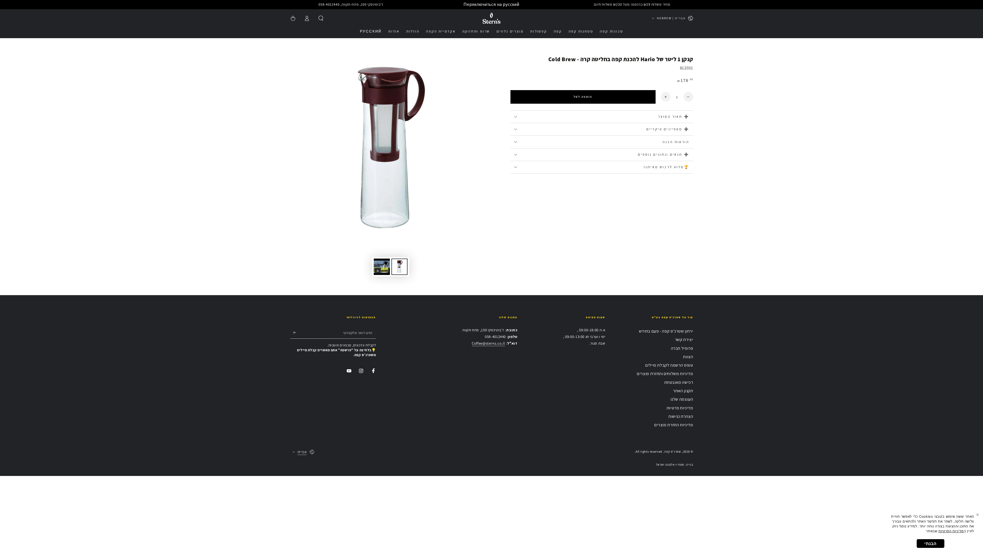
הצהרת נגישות (680, 416)
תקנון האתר (683, 391)
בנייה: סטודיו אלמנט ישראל (674, 464)
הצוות (688, 356)
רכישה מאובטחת (678, 382)
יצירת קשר (684, 339)
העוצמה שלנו (681, 399)
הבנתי (930, 543)
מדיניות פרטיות (680, 408)
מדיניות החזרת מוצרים (673, 425)
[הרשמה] (293, 332)
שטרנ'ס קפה (672, 451)
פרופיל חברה (682, 348)
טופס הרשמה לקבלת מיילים (669, 365)
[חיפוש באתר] (321, 18)
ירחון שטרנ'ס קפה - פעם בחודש (666, 331)
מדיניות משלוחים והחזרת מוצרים (665, 373)
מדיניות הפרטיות (951, 531)
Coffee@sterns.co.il (488, 343)
